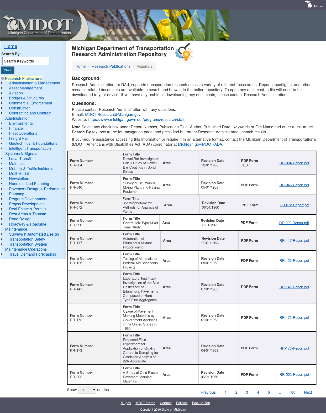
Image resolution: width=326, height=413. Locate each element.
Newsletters (19, 178)
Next (308, 392)
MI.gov (319, 6)
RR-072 (76, 207)
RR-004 (76, 164)
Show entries (88, 389)
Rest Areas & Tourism (27, 214)
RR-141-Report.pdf (294, 286)
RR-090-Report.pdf (294, 222)
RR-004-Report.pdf (294, 162)
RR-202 (76, 376)
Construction (20, 108)
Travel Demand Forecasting (32, 254)
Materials (17, 163)
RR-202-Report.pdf (294, 374)
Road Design (20, 219)
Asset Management (25, 88)
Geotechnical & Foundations (33, 143)
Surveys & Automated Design (34, 234)
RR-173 (76, 350)
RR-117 (76, 242)
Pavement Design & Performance (37, 188)
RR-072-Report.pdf (294, 204)
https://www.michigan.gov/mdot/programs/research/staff (136, 119)
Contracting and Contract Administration (28, 115)
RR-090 (76, 224)
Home (10, 45)
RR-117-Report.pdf (294, 240)
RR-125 (76, 262)
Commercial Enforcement (30, 103)
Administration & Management (34, 83)
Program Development (28, 198)
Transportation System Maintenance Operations (26, 246)
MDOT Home (145, 402)
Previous (208, 392)
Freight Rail (19, 138)
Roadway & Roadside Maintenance (25, 226)
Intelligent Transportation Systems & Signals (28, 150)
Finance (16, 128)
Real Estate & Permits (27, 209)
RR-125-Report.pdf (294, 260)
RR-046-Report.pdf (294, 184)
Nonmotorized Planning (29, 183)
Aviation (16, 93)
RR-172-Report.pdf (294, 317)
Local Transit (20, 158)
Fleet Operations (23, 133)
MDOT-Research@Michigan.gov (113, 114)
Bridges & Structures (26, 98)
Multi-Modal (19, 173)
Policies (182, 402)
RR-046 (76, 187)
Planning (16, 193)
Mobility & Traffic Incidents (31, 168)
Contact (166, 402)
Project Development (27, 203)
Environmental (21, 123)
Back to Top (201, 402)
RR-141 (76, 288)
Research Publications (23, 78)
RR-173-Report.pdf (294, 348)
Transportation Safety (27, 239)
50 (293, 392)
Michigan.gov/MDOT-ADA (200, 144)
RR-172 (76, 319)
